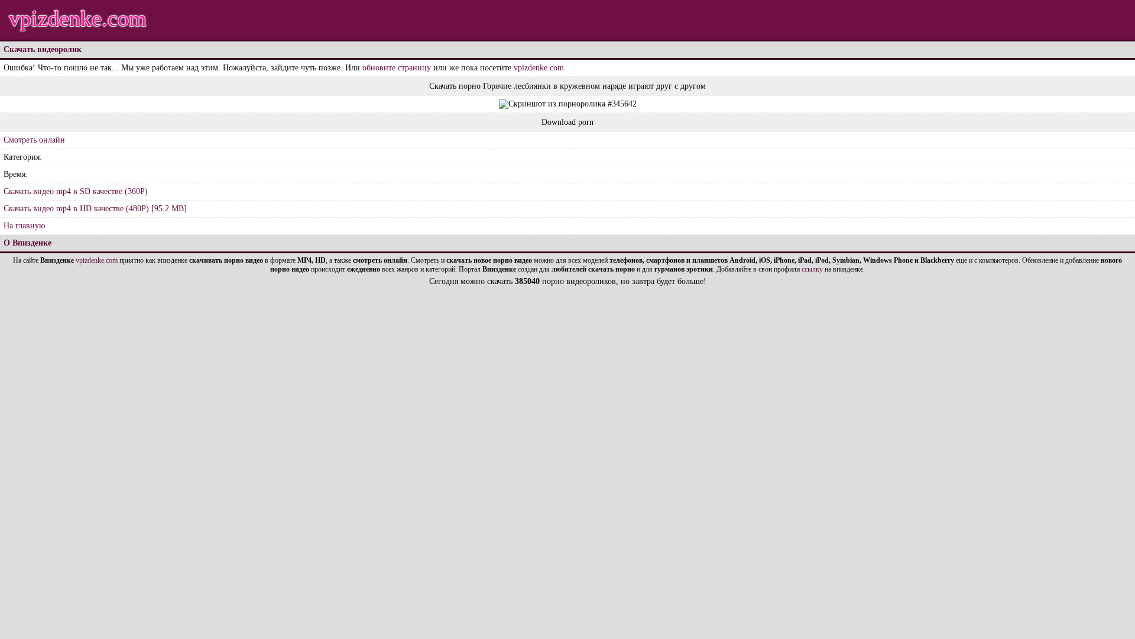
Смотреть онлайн (34, 139)
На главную (24, 225)
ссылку (812, 269)
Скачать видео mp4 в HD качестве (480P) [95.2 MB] (95, 208)
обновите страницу (396, 67)
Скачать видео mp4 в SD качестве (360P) (76, 191)
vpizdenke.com (78, 18)
